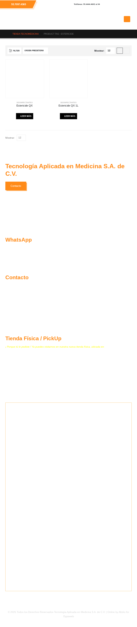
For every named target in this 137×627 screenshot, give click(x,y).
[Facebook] (108, 4)
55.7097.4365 (18, 4)
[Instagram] (127, 4)
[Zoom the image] (33, 216)
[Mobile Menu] (127, 19)
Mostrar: (99, 50)
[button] (119, 19)
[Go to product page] (25, 79)
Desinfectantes (25, 102)
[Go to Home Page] (6, 34)
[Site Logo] (19, 19)
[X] (117, 4)
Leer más (25, 116)
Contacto (16, 185)
